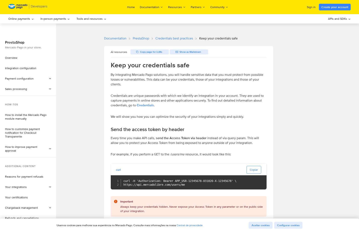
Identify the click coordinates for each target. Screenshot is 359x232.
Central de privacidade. (190, 225)
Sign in (311, 7)
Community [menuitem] (217, 7)
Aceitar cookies (261, 225)
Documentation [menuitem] (149, 7)
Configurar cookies (288, 225)
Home (131, 7)
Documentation (115, 38)
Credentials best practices (174, 38)
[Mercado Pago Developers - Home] (28, 7)
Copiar (254, 170)
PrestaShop (141, 38)
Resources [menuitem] (175, 7)
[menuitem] (21, 19)
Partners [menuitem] (196, 7)
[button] (28, 89)
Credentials (145, 105)
